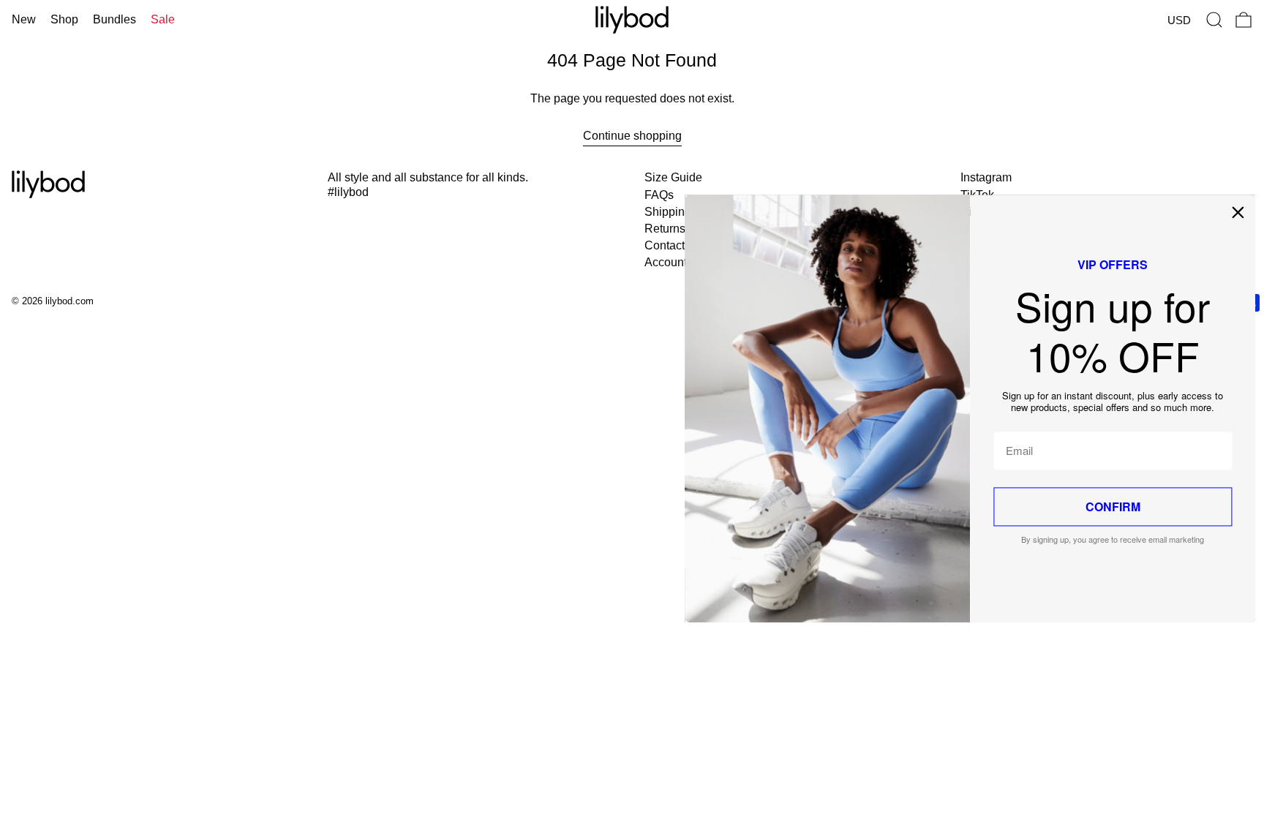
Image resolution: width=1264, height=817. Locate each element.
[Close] (899, 212)
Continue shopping (632, 135)
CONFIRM (775, 506)
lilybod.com (69, 300)
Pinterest (983, 212)
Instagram (986, 177)
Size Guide (673, 177)
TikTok (977, 195)
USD (1179, 20)
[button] (1214, 19)
